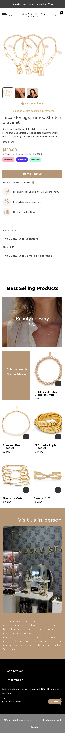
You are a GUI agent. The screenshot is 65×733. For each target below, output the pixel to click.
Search (34, 727)
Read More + (9, 142)
